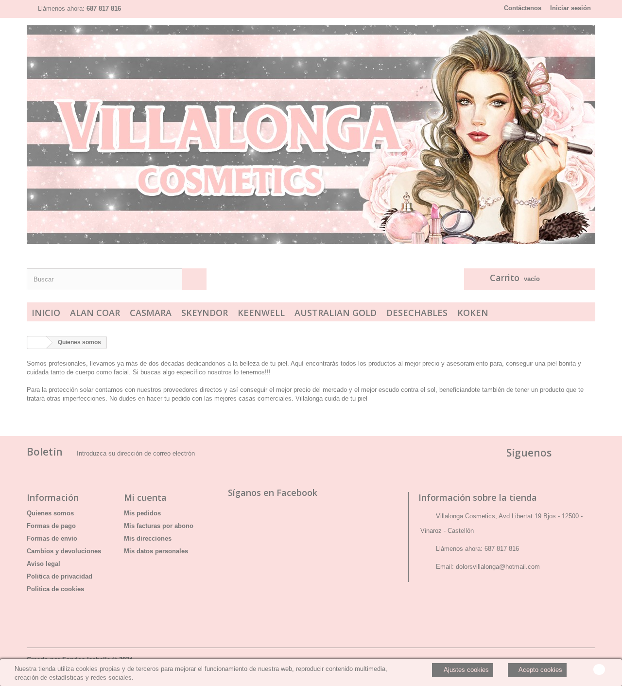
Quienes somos (50, 513)
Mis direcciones (148, 538)
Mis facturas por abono (158, 525)
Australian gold (335, 312)
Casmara (151, 312)
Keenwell (261, 312)
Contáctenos (522, 8)
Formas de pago (51, 525)
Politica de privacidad (59, 576)
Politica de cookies (55, 589)
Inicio (46, 312)
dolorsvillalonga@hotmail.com (498, 566)
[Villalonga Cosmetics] (311, 134)
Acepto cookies (539, 669)
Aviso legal (43, 563)
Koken (472, 312)
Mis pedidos (142, 513)
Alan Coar (95, 312)
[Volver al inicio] (37, 342)
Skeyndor (204, 312)
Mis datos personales (156, 551)
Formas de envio (52, 538)
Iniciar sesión (570, 8)
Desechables (417, 312)
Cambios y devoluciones (64, 551)
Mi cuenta (145, 497)
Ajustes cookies (465, 669)
